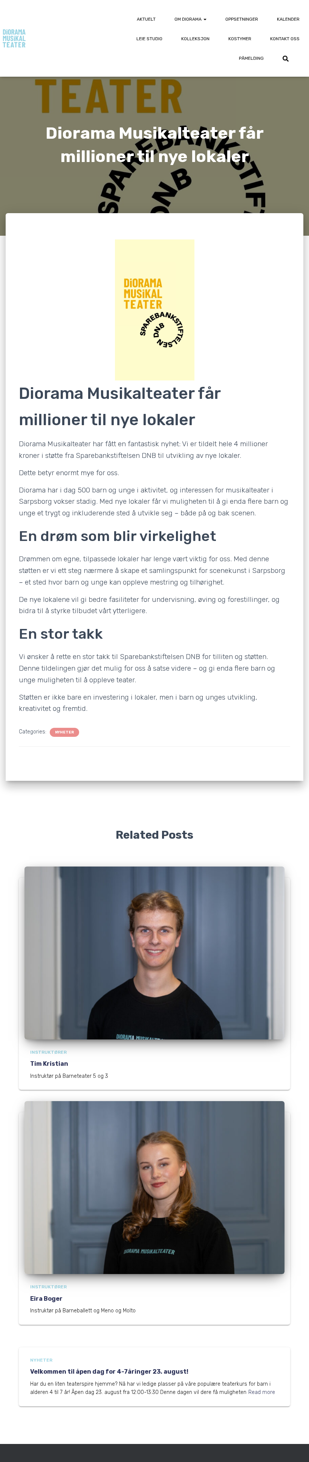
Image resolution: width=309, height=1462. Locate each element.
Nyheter (64, 732)
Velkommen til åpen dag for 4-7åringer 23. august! (109, 1371)
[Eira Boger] (154, 1187)
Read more (261, 1392)
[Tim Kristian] (154, 953)
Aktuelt (146, 19)
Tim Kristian (49, 1063)
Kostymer (239, 38)
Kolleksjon (195, 38)
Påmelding (251, 58)
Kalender (288, 19)
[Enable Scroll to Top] (294, 1447)
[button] (205, 19)
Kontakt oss (285, 38)
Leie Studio (149, 38)
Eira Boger (46, 1298)
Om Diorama (188, 19)
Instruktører (48, 1052)
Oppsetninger (241, 19)
